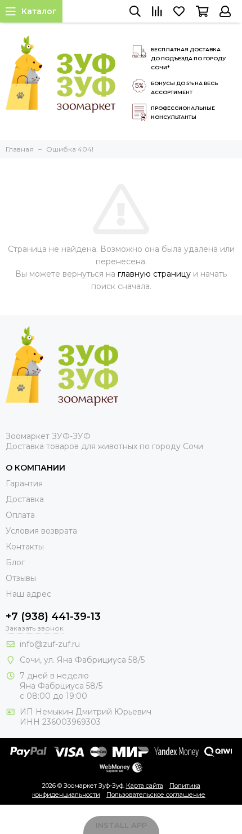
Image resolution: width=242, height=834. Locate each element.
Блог (15, 562)
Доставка (25, 499)
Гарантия (24, 483)
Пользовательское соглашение (155, 794)
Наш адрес (28, 594)
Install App (121, 824)
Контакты (25, 547)
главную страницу (154, 274)
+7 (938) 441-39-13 (53, 616)
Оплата (20, 515)
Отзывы (21, 578)
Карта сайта (144, 785)
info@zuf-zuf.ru (50, 644)
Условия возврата (41, 531)
